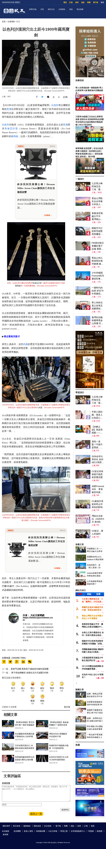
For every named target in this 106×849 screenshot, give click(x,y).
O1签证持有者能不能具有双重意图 (97, 474)
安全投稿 (47, 826)
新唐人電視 (28, 831)
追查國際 (17, 831)
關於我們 (6, 826)
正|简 (65, 97)
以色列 (54, 105)
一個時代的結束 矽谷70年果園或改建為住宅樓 (97, 291)
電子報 (95, 2)
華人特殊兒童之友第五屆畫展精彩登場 (97, 305)
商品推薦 (80, 9)
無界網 (5, 834)
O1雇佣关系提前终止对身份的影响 (97, 504)
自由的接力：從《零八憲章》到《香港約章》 (93, 567)
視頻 (71, 9)
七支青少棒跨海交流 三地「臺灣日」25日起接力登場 (97, 186)
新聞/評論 (32, 9)
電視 (65, 2)
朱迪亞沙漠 (11, 128)
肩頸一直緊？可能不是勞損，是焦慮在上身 (97, 444)
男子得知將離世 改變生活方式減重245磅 (29, 673)
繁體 (102, 2)
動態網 (99, 831)
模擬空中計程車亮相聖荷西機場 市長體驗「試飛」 (97, 231)
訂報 (71, 2)
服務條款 (27, 826)
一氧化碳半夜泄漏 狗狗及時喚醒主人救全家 (94, 737)
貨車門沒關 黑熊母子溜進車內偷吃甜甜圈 (29, 669)
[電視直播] (89, 815)
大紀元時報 (52, 831)
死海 (9, 109)
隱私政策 (37, 826)
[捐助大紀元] (89, 796)
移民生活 (51, 9)
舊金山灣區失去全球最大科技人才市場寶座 (97, 201)
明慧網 (91, 831)
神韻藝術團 (40, 831)
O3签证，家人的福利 (97, 532)
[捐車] (89, 784)
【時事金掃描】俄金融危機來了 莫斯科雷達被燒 (59, 725)
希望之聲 (64, 831)
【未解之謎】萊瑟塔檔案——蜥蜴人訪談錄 (97, 430)
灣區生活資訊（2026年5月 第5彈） (98, 519)
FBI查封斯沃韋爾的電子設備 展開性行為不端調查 (98, 246)
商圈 (88, 2)
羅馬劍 (14, 136)
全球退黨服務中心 (78, 831)
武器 (25, 344)
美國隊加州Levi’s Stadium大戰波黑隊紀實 (95, 559)
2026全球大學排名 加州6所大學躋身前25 (98, 459)
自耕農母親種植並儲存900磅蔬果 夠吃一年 (94, 704)
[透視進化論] (89, 387)
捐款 (83, 2)
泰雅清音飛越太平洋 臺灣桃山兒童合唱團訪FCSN (97, 216)
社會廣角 (11, 21)
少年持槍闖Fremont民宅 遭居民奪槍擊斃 (98, 276)
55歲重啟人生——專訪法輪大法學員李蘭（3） (95, 551)
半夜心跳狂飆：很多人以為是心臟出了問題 (97, 415)
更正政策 (16, 826)
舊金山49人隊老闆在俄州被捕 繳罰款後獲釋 (97, 261)
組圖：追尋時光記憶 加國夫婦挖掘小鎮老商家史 (95, 721)
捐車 (77, 2)
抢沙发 (67, 707)
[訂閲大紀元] (89, 757)
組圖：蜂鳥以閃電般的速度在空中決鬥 (94, 696)
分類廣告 (62, 9)
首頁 (4, 21)
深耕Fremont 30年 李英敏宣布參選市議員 (98, 489)
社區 (42, 9)
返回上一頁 (36, 814)
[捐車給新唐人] (89, 76)
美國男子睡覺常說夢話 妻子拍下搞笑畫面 (95, 713)
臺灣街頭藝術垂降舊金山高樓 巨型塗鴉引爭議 (97, 320)
